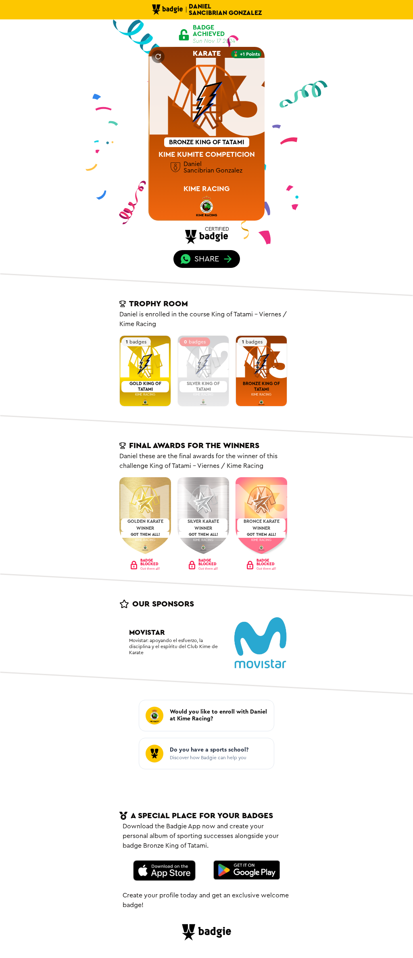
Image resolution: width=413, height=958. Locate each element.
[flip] (158, 56)
